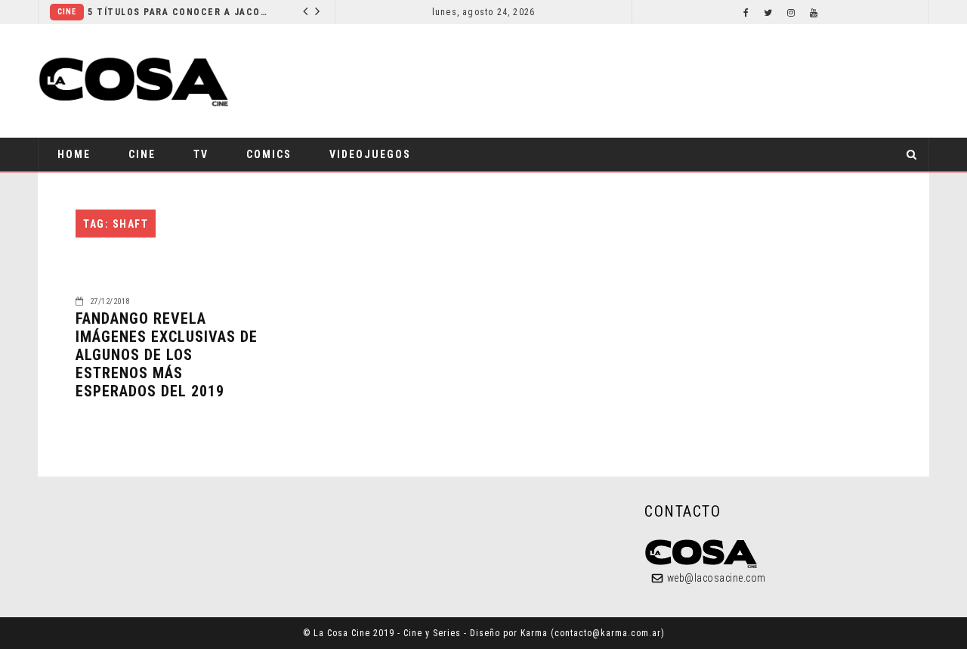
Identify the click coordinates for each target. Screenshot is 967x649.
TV (201, 154)
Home (74, 154)
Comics (269, 154)
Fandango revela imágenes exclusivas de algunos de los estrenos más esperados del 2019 (167, 354)
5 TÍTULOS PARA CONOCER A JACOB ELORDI (179, 12)
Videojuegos (370, 154)
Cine (66, 12)
